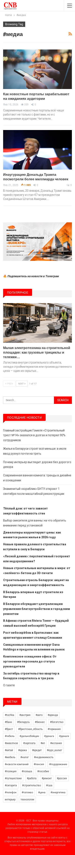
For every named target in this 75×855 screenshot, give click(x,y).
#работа (31, 778)
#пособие (43, 771)
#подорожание (58, 764)
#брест (9, 729)
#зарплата (29, 743)
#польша (27, 771)
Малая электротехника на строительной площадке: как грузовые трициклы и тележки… (36, 352)
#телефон (10, 792)
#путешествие (13, 778)
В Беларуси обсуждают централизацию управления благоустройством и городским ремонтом (36, 608)
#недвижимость (43, 757)
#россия (62, 778)
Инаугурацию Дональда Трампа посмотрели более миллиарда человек (35, 176)
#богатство (56, 722)
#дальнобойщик (29, 736)
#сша (49, 785)
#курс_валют (54, 750)
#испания (56, 743)
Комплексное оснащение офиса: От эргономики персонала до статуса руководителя (29, 661)
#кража (22, 750)
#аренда (53, 715)
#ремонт (47, 778)
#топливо (27, 792)
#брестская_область (30, 729)
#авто (39, 715)
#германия (54, 729)
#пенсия (39, 764)
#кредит (37, 750)
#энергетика (58, 792)
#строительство (31, 785)
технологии (27, 799)
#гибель (9, 736)
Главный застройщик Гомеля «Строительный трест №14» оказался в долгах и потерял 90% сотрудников (34, 435)
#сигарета (11, 785)
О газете (9, 685)
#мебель (10, 757)
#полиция (10, 771)
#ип (43, 743)
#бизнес (40, 722)
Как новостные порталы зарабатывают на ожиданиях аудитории (36, 96)
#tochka (9, 715)
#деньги (64, 736)
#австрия (24, 715)
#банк (8, 722)
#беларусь (23, 722)
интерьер (10, 799)
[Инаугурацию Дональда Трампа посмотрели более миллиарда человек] (37, 150)
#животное (11, 743)
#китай (9, 750)
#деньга (49, 736)
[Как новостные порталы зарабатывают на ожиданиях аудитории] (37, 69)
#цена (41, 792)
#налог (24, 757)
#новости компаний (17, 764)
